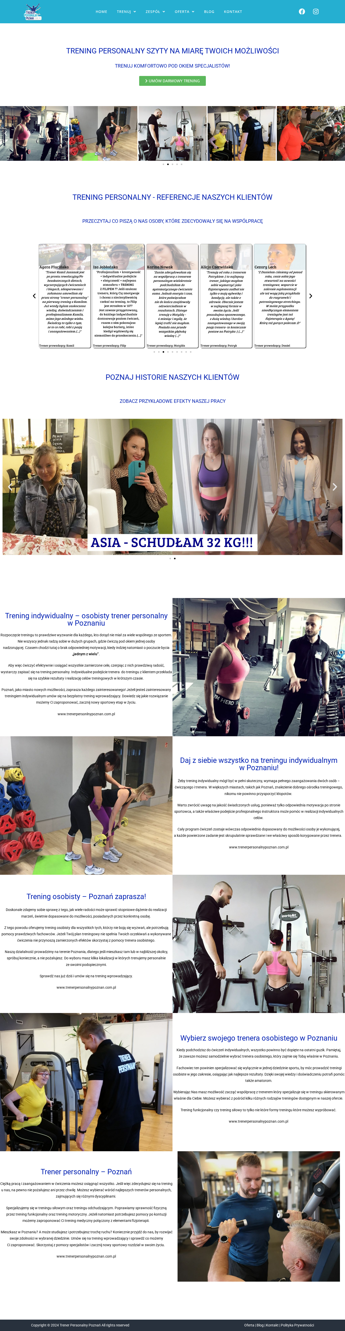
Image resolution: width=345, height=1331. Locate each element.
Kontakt (233, 11)
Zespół (153, 11)
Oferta (182, 11)
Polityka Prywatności (297, 1325)
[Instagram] (315, 11)
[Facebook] (301, 11)
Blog (209, 11)
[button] (126, 11)
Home (101, 11)
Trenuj (124, 11)
